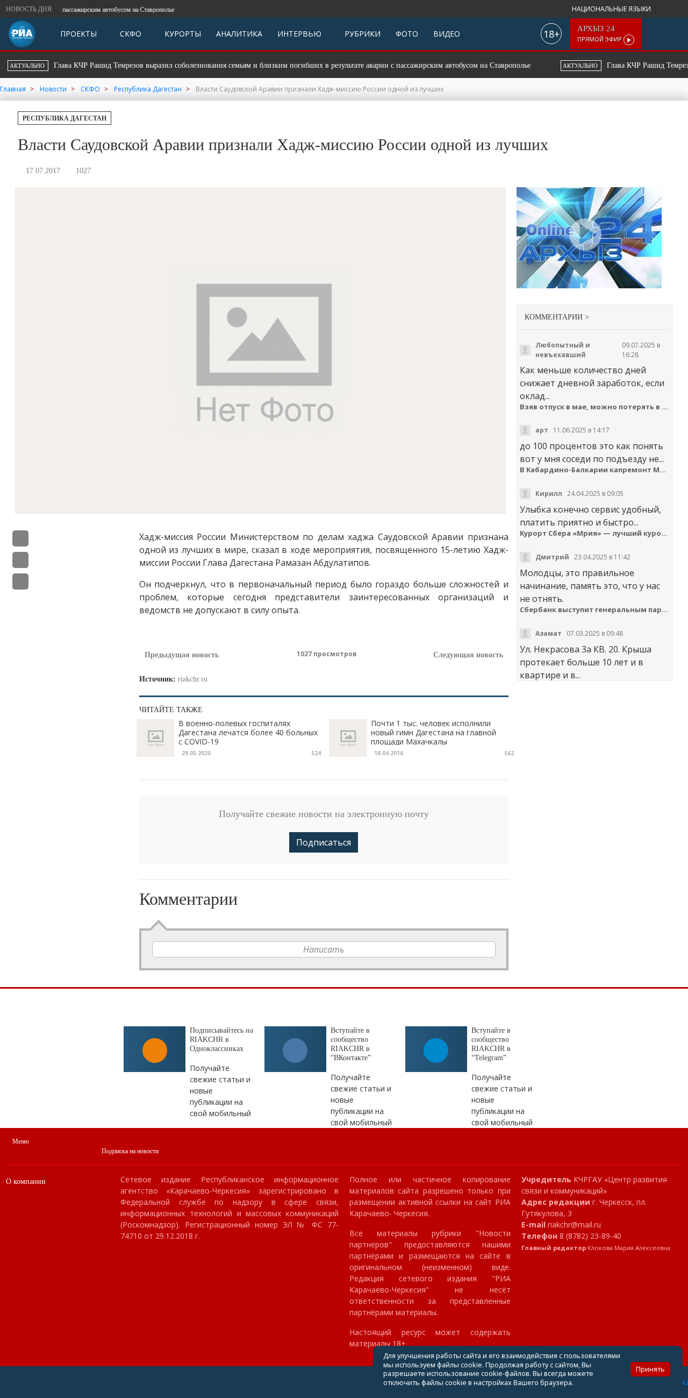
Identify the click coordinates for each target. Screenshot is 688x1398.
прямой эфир (600, 33)
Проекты (78, 34)
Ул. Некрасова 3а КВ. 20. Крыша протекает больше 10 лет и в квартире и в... (585, 662)
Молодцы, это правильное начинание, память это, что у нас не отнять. (590, 586)
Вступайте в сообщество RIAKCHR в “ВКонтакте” (351, 1043)
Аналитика (239, 34)
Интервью (299, 34)
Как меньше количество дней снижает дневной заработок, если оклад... (592, 383)
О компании (26, 1181)
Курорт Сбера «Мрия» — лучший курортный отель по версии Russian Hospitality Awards (595, 533)
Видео (446, 34)
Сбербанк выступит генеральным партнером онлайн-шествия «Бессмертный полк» (595, 609)
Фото (407, 34)
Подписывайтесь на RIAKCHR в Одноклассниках (221, 1039)
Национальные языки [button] (612, 8)
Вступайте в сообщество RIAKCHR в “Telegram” (491, 1043)
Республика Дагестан (64, 118)
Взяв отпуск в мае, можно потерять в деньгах (595, 406)
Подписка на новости (130, 1151)
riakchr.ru (192, 679)
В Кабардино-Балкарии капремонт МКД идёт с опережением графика (595, 469)
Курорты (181, 34)
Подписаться (323, 842)
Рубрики (361, 34)
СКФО (129, 34)
